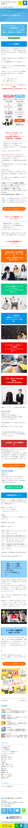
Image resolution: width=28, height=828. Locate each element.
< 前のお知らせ (4, 700)
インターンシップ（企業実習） (8, 751)
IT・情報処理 (4, 747)
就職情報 (3, 770)
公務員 (2, 762)
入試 (2, 761)
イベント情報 (4, 749)
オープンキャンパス (6, 753)
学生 (2, 768)
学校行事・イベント (6, 766)
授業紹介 (3, 772)
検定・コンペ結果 (5, 776)
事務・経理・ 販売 (5, 757)
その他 (2, 755)
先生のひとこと (5, 759)
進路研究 (3, 777)
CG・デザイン (4, 746)
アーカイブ (3, 786)
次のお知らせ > (23, 700)
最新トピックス (5, 774)
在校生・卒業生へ (5, 764)
